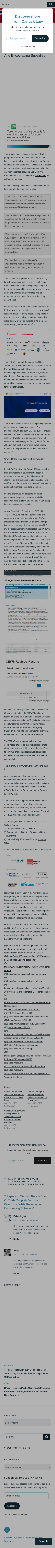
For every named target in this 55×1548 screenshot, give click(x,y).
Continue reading (27, 47)
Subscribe (40, 38)
